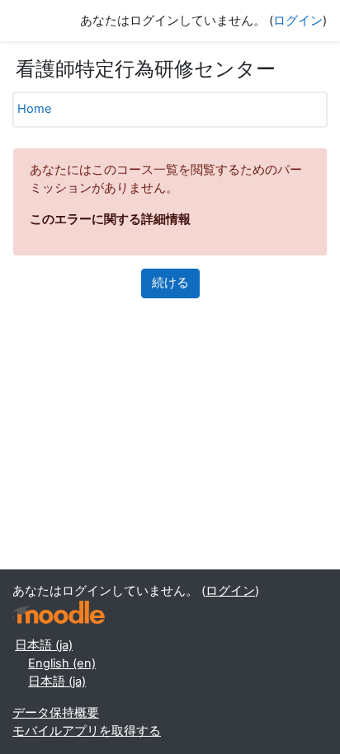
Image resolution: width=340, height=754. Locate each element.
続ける (170, 282)
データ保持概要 (55, 712)
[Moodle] (58, 613)
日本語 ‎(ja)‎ (44, 645)
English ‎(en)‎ (62, 663)
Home (34, 108)
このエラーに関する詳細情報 (110, 219)
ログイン (298, 20)
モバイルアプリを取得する (86, 731)
